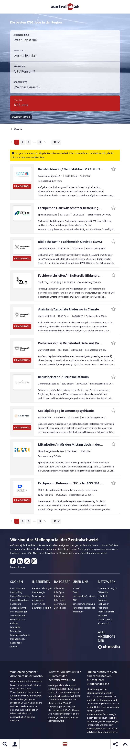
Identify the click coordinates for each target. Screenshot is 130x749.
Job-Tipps (59, 592)
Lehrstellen (15, 627)
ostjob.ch (102, 596)
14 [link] (40, 142)
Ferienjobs (15, 631)
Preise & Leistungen (42, 588)
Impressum (78, 612)
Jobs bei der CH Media (84, 596)
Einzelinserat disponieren (38, 598)
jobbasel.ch (103, 604)
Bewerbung (60, 604)
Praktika (14, 623)
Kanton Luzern (17, 588)
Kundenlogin (38, 592)
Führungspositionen (20, 635)
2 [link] (22, 142)
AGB (75, 600)
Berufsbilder (60, 608)
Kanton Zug (16, 592)
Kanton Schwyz (18, 608)
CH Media (103, 592)
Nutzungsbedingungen (84, 608)
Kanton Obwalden (19, 600)
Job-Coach (59, 600)
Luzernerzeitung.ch (107, 588)
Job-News (59, 588)
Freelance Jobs (17, 619)
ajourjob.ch (103, 623)
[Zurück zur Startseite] (109, 648)
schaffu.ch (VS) (105, 619)
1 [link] (16, 142)
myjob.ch (102, 600)
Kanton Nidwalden (19, 596)
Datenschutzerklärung (84, 604)
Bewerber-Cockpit (41, 608)
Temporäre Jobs (18, 616)
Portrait (77, 588)
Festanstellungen (18, 612)
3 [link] (28, 142)
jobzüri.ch (102, 616)
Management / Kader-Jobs (17, 641)
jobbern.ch (103, 608)
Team (75, 592)
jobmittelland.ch (106, 612)
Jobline (13, 647)
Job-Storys (59, 596)
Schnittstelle (38, 604)
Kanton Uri (15, 604)
